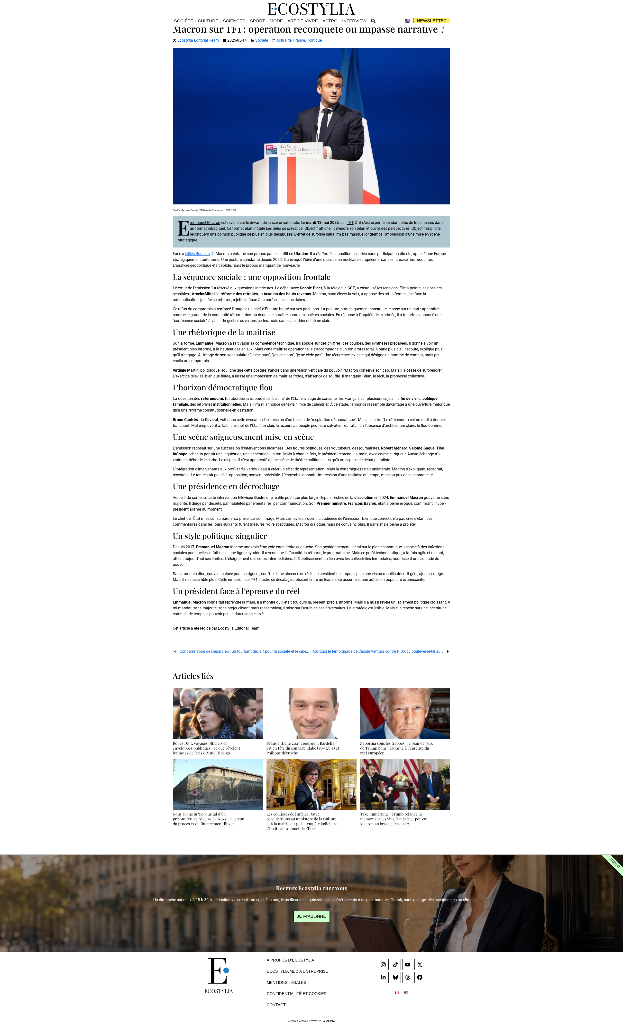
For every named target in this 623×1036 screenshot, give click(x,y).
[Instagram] (383, 964)
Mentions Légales (286, 983)
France (299, 40)
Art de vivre (302, 20)
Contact (276, 1005)
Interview (354, 20)
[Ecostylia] (218, 971)
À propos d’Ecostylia (290, 960)
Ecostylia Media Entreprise (297, 971)
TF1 (350, 222)
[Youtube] (407, 964)
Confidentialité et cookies (297, 994)
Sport (257, 20)
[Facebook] (419, 977)
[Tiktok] (395, 964)
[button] (373, 21)
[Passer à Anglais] (407, 21)
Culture (208, 20)
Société (183, 20)
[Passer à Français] (397, 993)
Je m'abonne (311, 916)
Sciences (234, 20)
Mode (276, 20)
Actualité (284, 40)
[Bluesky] (395, 977)
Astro (330, 20)
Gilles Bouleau (197, 253)
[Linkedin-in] (383, 977)
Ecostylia (218, 990)
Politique (314, 40)
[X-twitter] (419, 964)
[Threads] (407, 977)
